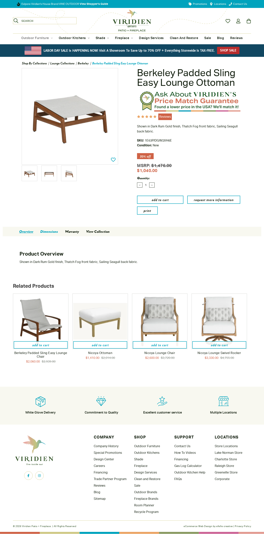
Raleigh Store (224, 466)
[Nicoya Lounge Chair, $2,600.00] (160, 321)
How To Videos (185, 453)
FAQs (178, 479)
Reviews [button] (165, 117)
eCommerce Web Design (198, 526)
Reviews (236, 38)
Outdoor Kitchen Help (189, 472)
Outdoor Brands (145, 492)
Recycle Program (146, 512)
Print (147, 210)
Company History (106, 446)
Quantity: (143, 178)
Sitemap (100, 499)
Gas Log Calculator (188, 466)
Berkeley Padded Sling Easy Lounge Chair (40, 354)
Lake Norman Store (228, 453)
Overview (26, 231)
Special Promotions (108, 453)
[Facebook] (28, 475)
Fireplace (122, 38)
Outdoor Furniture (35, 38)
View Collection (98, 231)
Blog (220, 38)
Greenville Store (226, 472)
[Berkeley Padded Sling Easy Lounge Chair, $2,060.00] (41, 321)
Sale (207, 38)
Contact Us (182, 446)
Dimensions (49, 231)
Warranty (72, 231)
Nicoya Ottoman (100, 353)
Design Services (151, 38)
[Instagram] (39, 475)
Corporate (222, 479)
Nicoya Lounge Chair (159, 353)
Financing (101, 472)
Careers (99, 466)
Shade (100, 38)
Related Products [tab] (33, 286)
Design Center (104, 459)
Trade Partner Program (110, 479)
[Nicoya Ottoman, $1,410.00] (100, 321)
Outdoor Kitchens (72, 38)
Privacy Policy (243, 526)
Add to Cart (40, 344)
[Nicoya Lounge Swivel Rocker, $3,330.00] (219, 321)
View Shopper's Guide (93, 3)
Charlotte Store (226, 459)
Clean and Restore (184, 38)
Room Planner (144, 505)
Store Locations (226, 446)
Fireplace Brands (146, 499)
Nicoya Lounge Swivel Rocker (219, 353)
